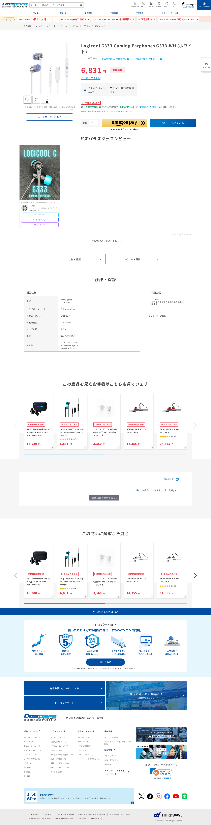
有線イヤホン (100, 26)
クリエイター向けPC (32, 746)
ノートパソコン (30, 754)
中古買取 (27, 776)
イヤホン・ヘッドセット (46, 26)
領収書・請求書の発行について (63, 754)
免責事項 (47, 814)
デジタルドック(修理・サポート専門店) (117, 742)
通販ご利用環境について (60, 767)
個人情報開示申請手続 (64, 818)
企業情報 (108, 749)
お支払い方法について (59, 746)
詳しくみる (105, 662)
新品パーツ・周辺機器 (71, 19)
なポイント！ (177, 19)
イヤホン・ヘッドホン (69, 26)
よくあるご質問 (57, 771)
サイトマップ (34, 814)
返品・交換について (58, 759)
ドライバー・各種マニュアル (89, 759)
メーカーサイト (89, 77)
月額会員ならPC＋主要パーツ (112, 19)
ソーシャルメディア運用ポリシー (92, 814)
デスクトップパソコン (32, 750)
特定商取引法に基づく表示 (40, 818)
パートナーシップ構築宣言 (88, 818)
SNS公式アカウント (112, 760)
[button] (195, 426)
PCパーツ (27, 763)
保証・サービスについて (60, 763)
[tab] (156, 490)
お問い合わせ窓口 (84, 737)
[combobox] (62, 5)
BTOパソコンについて (59, 737)
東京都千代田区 (147, 107)
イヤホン (86, 26)
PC (145, 19)
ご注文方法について (58, 741)
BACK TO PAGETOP (107, 611)
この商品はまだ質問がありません (104, 498)
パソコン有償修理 (84, 746)
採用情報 (107, 764)
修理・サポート (85, 731)
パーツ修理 (82, 750)
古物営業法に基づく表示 (120, 814)
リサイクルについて (85, 754)
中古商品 (27, 771)
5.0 (173, 436)
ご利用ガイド (57, 731)
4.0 (73, 439)
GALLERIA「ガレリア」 (33, 737)
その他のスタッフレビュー (105, 240)
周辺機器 (27, 26)
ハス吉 (32, 205)
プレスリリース (110, 755)
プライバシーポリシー (65, 814)
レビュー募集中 (89, 58)
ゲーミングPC (29, 741)
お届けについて (57, 750)
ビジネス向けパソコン (32, 759)
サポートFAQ (83, 741)
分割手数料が (33, 19)
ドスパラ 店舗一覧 (111, 737)
